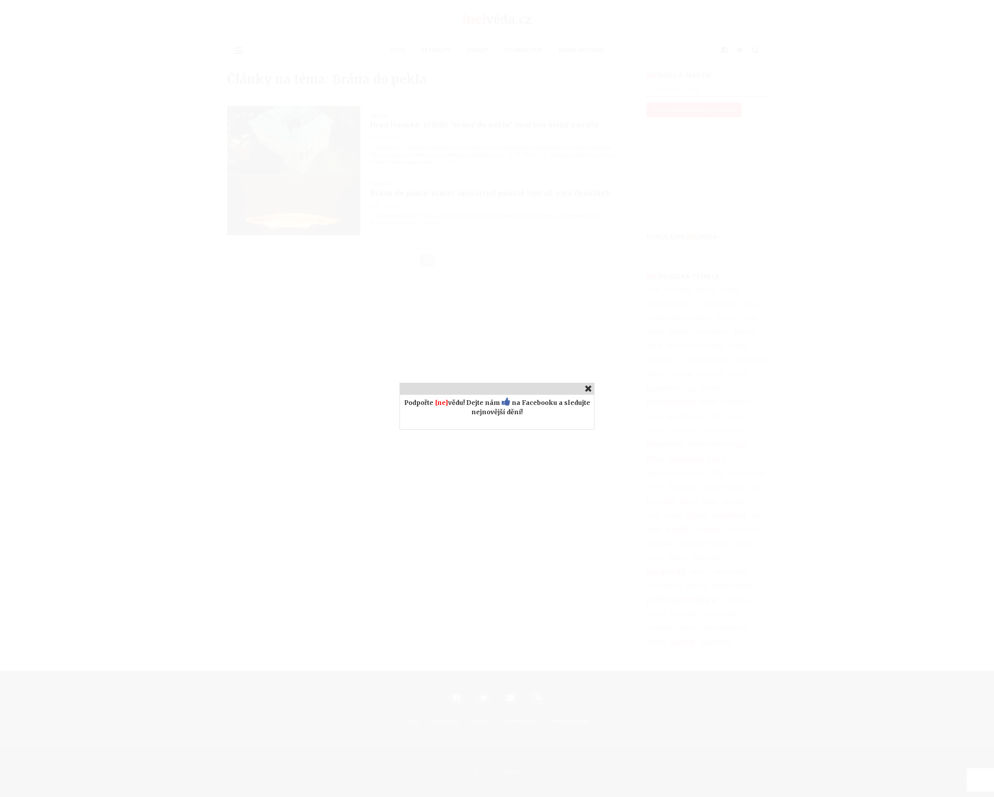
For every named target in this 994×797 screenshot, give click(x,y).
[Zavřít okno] (588, 388)
